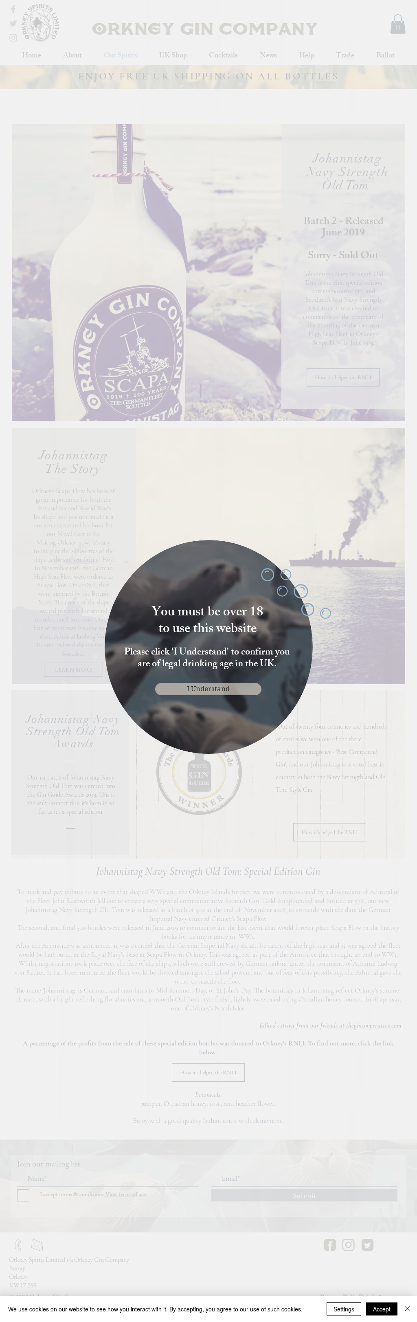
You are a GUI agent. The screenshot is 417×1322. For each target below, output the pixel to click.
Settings (344, 1309)
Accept (382, 1309)
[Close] (407, 1308)
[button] (208, 689)
